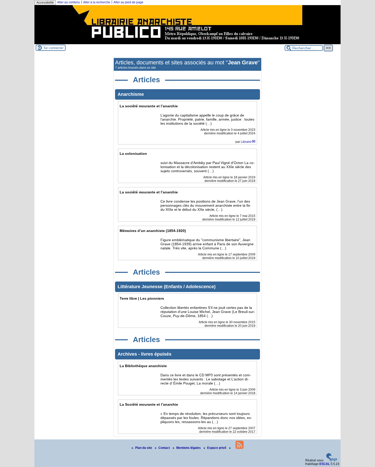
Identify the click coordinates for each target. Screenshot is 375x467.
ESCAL (324, 464)
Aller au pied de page (128, 2)
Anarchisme (131, 94)
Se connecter (53, 48)
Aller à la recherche (96, 2)
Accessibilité (45, 2)
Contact (164, 448)
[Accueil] (187, 42)
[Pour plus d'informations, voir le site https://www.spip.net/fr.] (331, 460)
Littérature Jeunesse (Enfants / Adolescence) (167, 286)
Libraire (246, 142)
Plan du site (144, 448)
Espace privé (217, 448)
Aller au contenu (68, 2)
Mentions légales (189, 448)
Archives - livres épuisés (144, 354)
